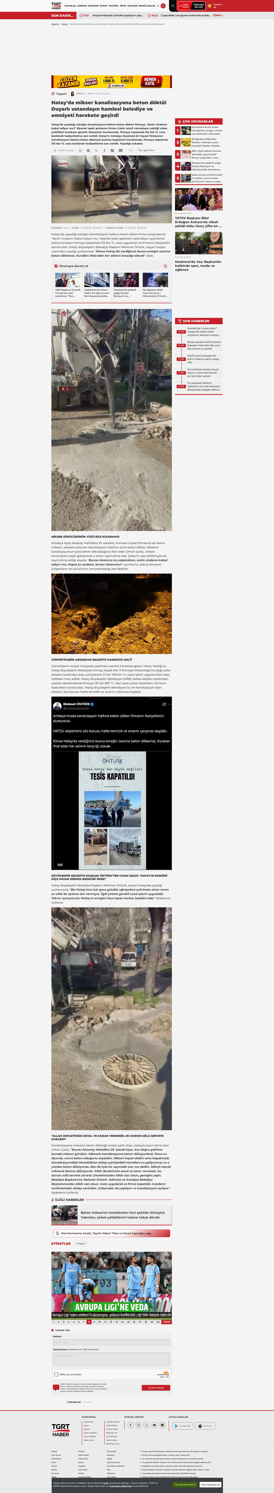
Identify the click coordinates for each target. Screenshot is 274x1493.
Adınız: (57, 1336)
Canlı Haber (56, 1459)
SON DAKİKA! (62, 15)
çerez (106, 1483)
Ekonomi (55, 1473)
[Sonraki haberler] (165, 266)
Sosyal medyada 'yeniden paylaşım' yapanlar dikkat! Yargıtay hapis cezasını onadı (175, 1470)
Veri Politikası (111, 1436)
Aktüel (54, 1451)
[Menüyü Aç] (158, 6)
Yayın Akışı (111, 1477)
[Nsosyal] (112, 150)
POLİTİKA (114, 5)
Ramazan (110, 1455)
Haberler (55, 24)
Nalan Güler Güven (99, 93)
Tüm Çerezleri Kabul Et (185, 1484)
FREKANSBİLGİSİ (198, 5)
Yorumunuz (76, 1349)
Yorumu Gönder (156, 1388)
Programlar (111, 1451)
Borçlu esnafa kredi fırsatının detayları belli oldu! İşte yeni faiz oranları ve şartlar (204, 345)
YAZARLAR (70, 5)
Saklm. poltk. (89, 1440)
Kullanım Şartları (113, 1422)
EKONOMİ (93, 5)
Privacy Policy (112, 1429)
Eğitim (54, 1470)
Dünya (54, 1466)
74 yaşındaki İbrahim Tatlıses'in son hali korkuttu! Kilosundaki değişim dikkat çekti (203, 386)
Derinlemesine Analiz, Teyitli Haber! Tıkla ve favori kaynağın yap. (106, 1233)
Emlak (54, 1477)
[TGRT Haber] (56, 6)
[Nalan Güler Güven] (72, 93)
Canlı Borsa (56, 1455)
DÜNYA (103, 5)
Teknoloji (111, 1473)
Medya (81, 1473)
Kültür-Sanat (83, 1455)
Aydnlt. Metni (111, 1440)
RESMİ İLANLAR (147, 5)
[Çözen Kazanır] (111, 81)
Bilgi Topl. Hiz (111, 1433)
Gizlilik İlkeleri (111, 1426)
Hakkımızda (88, 1422)
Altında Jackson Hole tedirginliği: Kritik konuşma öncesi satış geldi (186, 15)
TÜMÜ (216, 15)
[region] (137, 1485)
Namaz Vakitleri (84, 1477)
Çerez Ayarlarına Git (210, 1484)
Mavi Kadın (83, 1470)
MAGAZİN (132, 5)
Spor (109, 1470)
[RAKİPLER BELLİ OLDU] (111, 1286)
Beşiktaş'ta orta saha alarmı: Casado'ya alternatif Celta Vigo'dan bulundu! (172, 1466)
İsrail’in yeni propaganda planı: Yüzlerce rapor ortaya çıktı (203, 359)
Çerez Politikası (90, 1436)
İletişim (87, 1429)
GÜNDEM (82, 5)
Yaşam (64, 24)
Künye (86, 1426)
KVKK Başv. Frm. (113, 1444)
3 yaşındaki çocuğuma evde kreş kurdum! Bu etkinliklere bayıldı (118, 15)
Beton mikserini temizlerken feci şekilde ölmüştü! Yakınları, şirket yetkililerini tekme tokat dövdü (123, 1215)
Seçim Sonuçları (113, 1462)
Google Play (185, 1426)
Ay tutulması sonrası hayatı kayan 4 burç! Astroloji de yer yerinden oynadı (203, 372)
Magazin (81, 1466)
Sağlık (109, 1459)
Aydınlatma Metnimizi (121, 1486)
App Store (207, 1426)
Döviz (53, 1462)
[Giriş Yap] (163, 6)
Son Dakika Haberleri (115, 1466)
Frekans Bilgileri (90, 1433)
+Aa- (130, 150)
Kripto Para (83, 1459)
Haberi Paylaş (66, 150)
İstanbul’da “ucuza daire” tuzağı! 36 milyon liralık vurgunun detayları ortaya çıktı (202, 332)
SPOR (123, 5)
